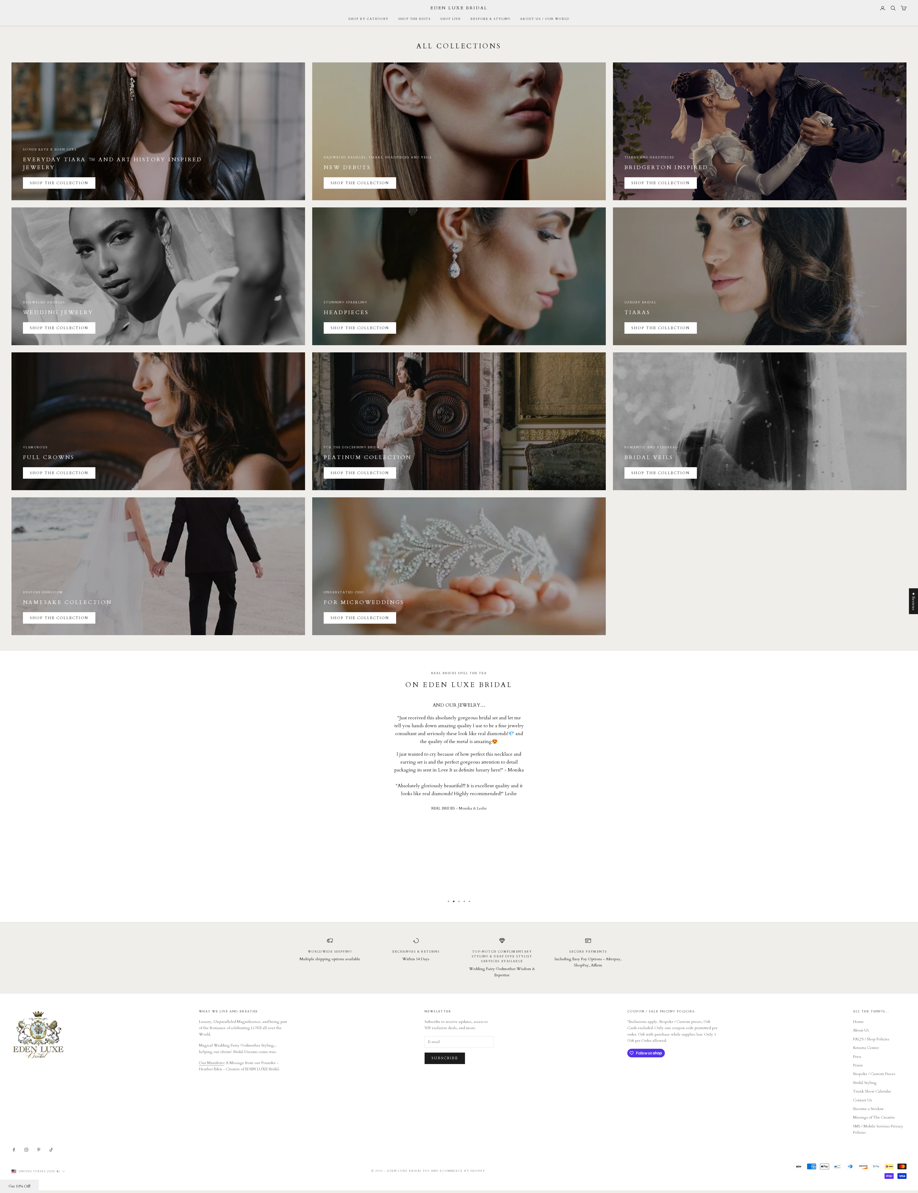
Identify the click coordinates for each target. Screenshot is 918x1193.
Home (858, 1021)
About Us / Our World (545, 19)
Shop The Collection (59, 183)
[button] (19, 1186)
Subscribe (445, 1058)
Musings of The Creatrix (874, 1117)
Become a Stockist (868, 1108)
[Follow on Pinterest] (38, 1149)
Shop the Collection (360, 183)
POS (426, 1171)
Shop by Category (368, 19)
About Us (861, 1030)
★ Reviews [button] (913, 601)
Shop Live (450, 19)
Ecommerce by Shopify (462, 1171)
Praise (858, 1065)
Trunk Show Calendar (872, 1091)
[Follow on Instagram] (26, 1149)
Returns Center (866, 1047)
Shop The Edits (414, 19)
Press (857, 1056)
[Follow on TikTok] (51, 1149)
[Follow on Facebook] (13, 1149)
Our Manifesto (211, 1062)
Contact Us (862, 1100)
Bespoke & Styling (490, 19)
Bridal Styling (865, 1082)
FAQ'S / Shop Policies (871, 1039)
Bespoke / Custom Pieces (874, 1073)
